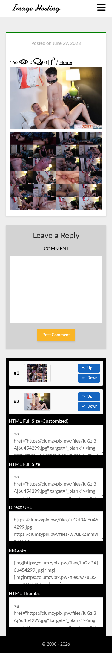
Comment (56, 248)
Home (65, 62)
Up (89, 368)
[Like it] (53, 61)
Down (92, 378)
